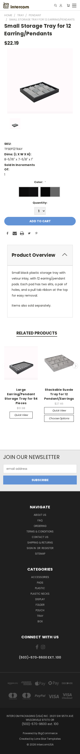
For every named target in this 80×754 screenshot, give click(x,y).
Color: (40, 182)
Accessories (40, 577)
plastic (40, 588)
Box (40, 621)
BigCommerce (47, 733)
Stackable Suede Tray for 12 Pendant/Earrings (59, 394)
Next (75, 366)
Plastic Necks (40, 593)
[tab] (40, 255)
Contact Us (40, 537)
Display (40, 599)
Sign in (31, 548)
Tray (40, 616)
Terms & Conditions (40, 531)
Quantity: (40, 203)
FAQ (40, 520)
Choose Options (59, 418)
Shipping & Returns (40, 542)
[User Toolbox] (61, 5)
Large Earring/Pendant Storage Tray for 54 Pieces (21, 396)
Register (48, 548)
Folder (40, 605)
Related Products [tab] (36, 333)
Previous (5, 366)
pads (40, 582)
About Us (40, 515)
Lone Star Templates (47, 739)
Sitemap (40, 553)
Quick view (21, 415)
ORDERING (40, 526)
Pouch (40, 610)
